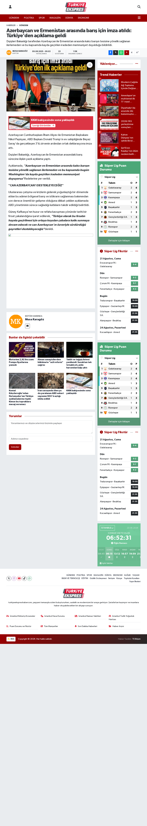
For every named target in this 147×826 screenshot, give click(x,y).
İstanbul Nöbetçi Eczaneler (22, 616)
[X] (8, 578)
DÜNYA (69, 18)
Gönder (15, 447)
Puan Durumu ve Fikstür (20, 626)
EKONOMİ (83, 18)
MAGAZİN (55, 18)
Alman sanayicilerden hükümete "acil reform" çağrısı (50, 362)
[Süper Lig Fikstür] (136, 251)
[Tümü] (136, 64)
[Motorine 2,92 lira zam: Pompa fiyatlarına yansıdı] (22, 349)
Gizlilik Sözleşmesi (98, 578)
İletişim (111, 578)
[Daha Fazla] (126, 52)
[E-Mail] (27, 326)
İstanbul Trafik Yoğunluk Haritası (121, 617)
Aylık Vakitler (107, 563)
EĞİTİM (85, 578)
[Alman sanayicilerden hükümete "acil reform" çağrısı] (51, 349)
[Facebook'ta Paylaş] (111, 52)
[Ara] (139, 7)
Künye (119, 578)
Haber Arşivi (118, 626)
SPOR (42, 18)
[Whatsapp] (29, 578)
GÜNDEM (14, 18)
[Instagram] (14, 578)
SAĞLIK (127, 575)
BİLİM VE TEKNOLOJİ (71, 578)
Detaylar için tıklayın (119, 240)
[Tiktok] (24, 578)
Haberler (11, 25)
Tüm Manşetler (51, 626)
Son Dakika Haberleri (87, 626)
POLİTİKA (29, 18)
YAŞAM (135, 575)
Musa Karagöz (34, 319)
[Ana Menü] (139, 18)
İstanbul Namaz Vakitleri (90, 616)
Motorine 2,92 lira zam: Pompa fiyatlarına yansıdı (21, 362)
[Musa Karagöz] (16, 321)
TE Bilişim (136, 639)
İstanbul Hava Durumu (55, 616)
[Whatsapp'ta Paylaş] (121, 52)
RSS (12, 639)
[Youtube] (19, 578)
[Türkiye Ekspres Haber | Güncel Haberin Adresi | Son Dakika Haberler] (76, 7)
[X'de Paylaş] (115, 52)
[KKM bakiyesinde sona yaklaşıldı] (79, 380)
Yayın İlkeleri (135, 581)
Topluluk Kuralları (131, 578)
